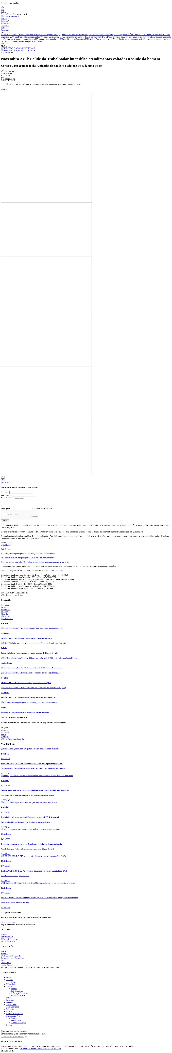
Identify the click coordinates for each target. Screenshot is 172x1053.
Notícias (5, 25)
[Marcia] (5, 737)
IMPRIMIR (5, 482)
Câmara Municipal (18, 1023)
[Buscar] (26, 965)
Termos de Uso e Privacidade (12, 958)
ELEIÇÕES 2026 (8, 941)
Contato (9, 1025)
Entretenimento (7, 937)
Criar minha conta (8, 922)
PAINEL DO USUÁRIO (11, 956)
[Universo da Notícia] (10, 16)
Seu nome (5, 492)
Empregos (5, 30)
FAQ (3, 960)
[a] (2, 7)
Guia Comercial (12, 1007)
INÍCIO (4, 951)
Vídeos (9, 1011)
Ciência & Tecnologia (9, 939)
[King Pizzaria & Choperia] (12, 739)
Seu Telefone (6, 497)
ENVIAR (5, 521)
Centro (13, 1018)
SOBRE (4, 953)
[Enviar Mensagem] (26, 1036)
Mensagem (5, 508)
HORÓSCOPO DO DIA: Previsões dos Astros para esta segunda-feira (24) (31, 35)
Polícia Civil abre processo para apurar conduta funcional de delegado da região (93, 35)
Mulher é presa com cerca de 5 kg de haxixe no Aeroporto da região (117, 39)
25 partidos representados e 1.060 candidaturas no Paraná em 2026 (62, 39)
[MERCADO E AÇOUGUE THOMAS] (18, 48)
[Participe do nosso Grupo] (12, 595)
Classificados (11, 1004)
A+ (3, 480)
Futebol (4, 28)
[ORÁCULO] (7, 619)
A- (3, 477)
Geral (13, 982)
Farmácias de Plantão (14, 1014)
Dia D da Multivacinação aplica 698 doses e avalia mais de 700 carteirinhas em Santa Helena (52, 37)
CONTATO (6, 963)
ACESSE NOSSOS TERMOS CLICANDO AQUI (40, 1048)
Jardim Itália (16, 1020)
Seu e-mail (5, 495)
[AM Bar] (5, 616)
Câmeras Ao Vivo (13, 1016)
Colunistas (10, 1009)
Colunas (5, 21)
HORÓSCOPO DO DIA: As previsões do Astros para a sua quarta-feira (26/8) (120, 37)
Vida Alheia (6, 23)
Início (4, 19)
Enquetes (9, 1002)
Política (4, 934)
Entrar (3, 12)
